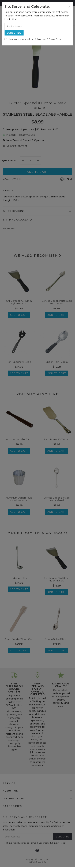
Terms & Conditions (37, 39)
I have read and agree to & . (34, 39)
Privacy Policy (55, 39)
